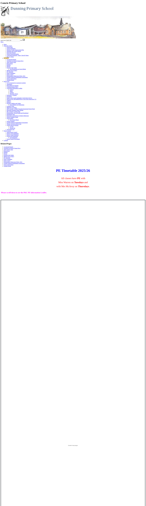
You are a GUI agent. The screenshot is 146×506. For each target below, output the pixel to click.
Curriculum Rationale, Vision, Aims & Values (18, 55)
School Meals (10, 118)
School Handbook (11, 48)
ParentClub (12, 128)
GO (21, 40)
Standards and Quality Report (14, 51)
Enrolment (9, 96)
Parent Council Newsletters (13, 139)
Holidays (9, 102)
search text (3, 40)
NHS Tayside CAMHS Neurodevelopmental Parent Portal (21, 109)
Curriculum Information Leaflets (14, 88)
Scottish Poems (10, 80)
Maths (11, 91)
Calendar (6, 140)
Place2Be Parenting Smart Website (15, 110)
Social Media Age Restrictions (17, 104)
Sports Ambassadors (11, 78)
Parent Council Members (13, 133)
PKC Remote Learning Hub (13, 111)
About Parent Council (12, 132)
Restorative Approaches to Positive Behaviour (18, 115)
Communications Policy (12, 87)
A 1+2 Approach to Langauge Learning (16, 82)
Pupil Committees (11, 73)
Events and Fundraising (12, 136)
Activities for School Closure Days (15, 61)
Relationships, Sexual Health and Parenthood (17, 113)
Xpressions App (10, 129)
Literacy (12, 89)
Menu (2, 42)
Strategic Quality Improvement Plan (15, 50)
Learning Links (10, 106)
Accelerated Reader (11, 59)
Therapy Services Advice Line (14, 124)
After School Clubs (11, 62)
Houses (8, 66)
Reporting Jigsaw (14, 93)
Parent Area (6, 81)
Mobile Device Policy (12, 70)
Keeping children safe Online (14, 103)
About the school (8, 45)
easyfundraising (13, 137)
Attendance (9, 84)
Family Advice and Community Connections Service (19, 98)
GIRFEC (9, 100)
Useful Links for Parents (12, 125)
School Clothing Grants (12, 117)
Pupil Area (6, 58)
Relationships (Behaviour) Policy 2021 (16, 76)
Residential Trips (11, 114)
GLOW (11, 126)
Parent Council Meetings (13, 135)
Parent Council (7, 130)
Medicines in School (12, 107)
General (12, 92)
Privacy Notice (10, 56)
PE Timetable (10, 72)
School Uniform (10, 121)
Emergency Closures (12, 95)
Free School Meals (14, 120)
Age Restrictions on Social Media (18, 69)
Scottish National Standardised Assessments (17, 77)
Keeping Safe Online (12, 67)
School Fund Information (13, 54)
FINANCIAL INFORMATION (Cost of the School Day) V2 (21, 99)
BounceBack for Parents (12, 85)
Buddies (9, 65)
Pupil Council (10, 74)
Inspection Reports (11, 52)
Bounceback (10, 63)
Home (5, 44)
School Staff (10, 47)
